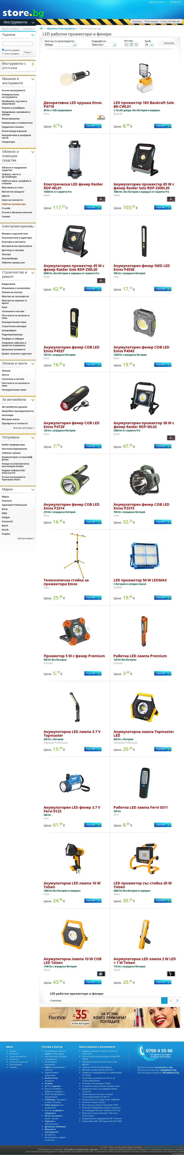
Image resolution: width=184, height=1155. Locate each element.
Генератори (8, 141)
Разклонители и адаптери (17, 237)
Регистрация (15, 1064)
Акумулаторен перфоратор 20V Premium (102, 1118)
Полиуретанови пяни (14, 322)
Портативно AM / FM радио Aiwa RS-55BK (102, 1121)
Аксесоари (7, 415)
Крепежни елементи (13, 349)
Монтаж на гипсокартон (15, 296)
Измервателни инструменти (10, 96)
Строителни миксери (14, 326)
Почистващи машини (14, 131)
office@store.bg (170, 1072)
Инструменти (15, 22)
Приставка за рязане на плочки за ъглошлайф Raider (98, 1079)
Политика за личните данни (171, 1147)
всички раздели (12, 50)
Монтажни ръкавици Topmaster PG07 (100, 1105)
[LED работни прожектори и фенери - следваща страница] (177, 1000)
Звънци (6, 254)
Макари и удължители (15, 233)
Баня (4, 307)
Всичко (54, 1111)
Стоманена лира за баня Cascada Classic (101, 1086)
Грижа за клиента (157, 2)
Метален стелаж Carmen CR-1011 (97, 1069)
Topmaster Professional (14, 504)
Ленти (5, 374)
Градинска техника (13, 126)
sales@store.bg (168, 1070)
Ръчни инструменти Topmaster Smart (13, 478)
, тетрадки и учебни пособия (56, 1101)
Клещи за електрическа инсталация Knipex (15, 465)
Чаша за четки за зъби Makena (97, 1067)
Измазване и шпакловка (16, 288)
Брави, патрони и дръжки (17, 353)
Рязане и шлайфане (13, 107)
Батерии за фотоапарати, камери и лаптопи (55, 1137)
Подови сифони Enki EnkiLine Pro (13, 471)
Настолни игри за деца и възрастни (56, 1057)
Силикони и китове (13, 311)
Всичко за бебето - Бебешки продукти (54, 1090)
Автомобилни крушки (14, 406)
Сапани (6, 216)
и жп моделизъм (54, 1106)
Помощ (13, 1067)
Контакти (13, 1053)
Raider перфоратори (13, 444)
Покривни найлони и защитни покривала (14, 344)
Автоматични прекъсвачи (17, 246)
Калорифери (9, 330)
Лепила (6, 370)
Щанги (6, 195)
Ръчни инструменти (13, 90)
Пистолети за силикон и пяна (16, 317)
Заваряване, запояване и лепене (16, 113)
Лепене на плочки (12, 292)
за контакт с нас (164, 1067)
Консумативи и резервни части (16, 136)
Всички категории (23, 427)
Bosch (5, 525)
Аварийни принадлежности (18, 411)
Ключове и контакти (13, 241)
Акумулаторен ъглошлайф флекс (17, 458)
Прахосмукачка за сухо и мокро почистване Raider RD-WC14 (97, 1095)
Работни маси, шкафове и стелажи (16, 182)
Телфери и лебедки (13, 338)
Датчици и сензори (13, 250)
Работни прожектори (14, 204)
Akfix (4, 513)
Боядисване (8, 284)
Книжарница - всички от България (55, 1052)
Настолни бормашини (14, 448)
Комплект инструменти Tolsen (96, 1083)
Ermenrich (7, 521)
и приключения (51, 1122)
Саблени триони (11, 452)
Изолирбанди (10, 258)
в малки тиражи (54, 1117)
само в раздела (12, 53)
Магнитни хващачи (13, 191)
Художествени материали (51, 1074)
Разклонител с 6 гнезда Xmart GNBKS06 (100, 1099)
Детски (53, 1086)
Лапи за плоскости (12, 199)
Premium (7, 500)
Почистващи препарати (51, 1063)
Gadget (6, 517)
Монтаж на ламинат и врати (14, 302)
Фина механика (11, 118)
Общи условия (150, 1147)
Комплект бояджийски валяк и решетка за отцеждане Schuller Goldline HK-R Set (101, 1109)
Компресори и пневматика (17, 122)
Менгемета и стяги (12, 187)
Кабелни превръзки (13, 262)
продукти (51, 1079)
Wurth (5, 529)
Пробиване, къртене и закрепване (14, 102)
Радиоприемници (12, 334)
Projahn (6, 533)
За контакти (175, 2)
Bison (5, 509)
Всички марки (25, 538)
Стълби (6, 208)
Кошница (14, 1059)
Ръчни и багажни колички (17, 212)
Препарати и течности (15, 423)
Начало (13, 1051)
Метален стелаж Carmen (93, 1102)
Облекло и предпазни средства (14, 169)
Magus (5, 496)
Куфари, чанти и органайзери (11, 175)
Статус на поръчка (18, 1061)
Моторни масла (10, 419)
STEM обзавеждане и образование (55, 1095)
